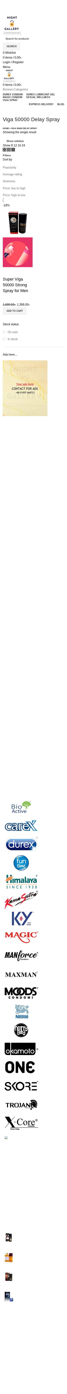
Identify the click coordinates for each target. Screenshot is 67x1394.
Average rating (12, 174)
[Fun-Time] (21, 862)
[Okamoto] (21, 1048)
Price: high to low (14, 195)
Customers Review (15, 1387)
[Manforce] (21, 955)
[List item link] (33, 1199)
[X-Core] (21, 1122)
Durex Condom (13, 1319)
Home (6, 128)
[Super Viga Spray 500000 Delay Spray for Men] (9, 1278)
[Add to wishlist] (17, 271)
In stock (12, 339)
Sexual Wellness (14, 1354)
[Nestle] (21, 1011)
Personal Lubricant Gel (18, 1347)
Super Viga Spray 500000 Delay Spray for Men (39, 1274)
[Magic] (21, 936)
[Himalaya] (21, 881)
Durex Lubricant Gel (16, 1326)
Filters (7, 155)
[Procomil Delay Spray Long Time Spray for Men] (9, 1258)
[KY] (21, 918)
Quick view (7, 271)
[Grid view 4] (13, 150)
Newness (9, 181)
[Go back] (7, 111)
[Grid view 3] (9, 150)
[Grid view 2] (5, 150)
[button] (15, 311)
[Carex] (21, 825)
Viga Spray (10, 1361)
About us (9, 1373)
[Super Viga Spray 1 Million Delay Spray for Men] (9, 1238)
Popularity (9, 167)
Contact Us (10, 1380)
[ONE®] (21, 1067)
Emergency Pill (13, 1333)
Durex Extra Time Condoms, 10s (39, 1292)
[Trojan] (21, 1104)
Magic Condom (13, 1340)
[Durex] (21, 844)
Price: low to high (14, 188)
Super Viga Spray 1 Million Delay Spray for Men (40, 1235)
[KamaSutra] (21, 899)
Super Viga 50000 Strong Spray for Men (15, 285)
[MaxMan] (21, 974)
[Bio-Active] (21, 806)
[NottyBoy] (21, 1029)
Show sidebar (15, 141)
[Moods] (21, 992)
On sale (12, 332)
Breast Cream (12, 1312)
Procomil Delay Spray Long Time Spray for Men (39, 1255)
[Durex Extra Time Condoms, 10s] (9, 1297)
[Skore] (21, 1085)
